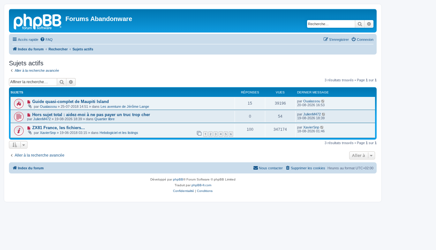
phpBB (178, 179)
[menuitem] (46, 39)
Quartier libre (104, 119)
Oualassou (48, 106)
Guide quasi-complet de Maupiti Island (70, 101)
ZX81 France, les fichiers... (58, 127)
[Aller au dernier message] (323, 101)
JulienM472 (42, 119)
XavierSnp (48, 133)
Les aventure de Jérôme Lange (125, 106)
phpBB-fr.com (201, 185)
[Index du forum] (38, 21)
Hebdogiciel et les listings (119, 133)
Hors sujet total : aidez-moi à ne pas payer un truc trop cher (91, 114)
